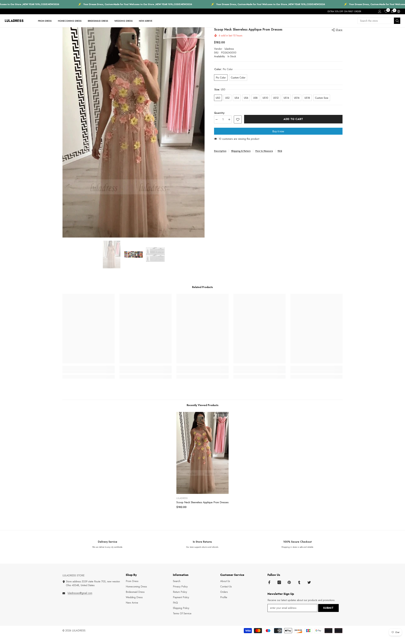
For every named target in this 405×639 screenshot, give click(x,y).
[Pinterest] (289, 582)
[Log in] (379, 11)
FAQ (280, 151)
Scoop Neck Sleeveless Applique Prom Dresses (202, 502)
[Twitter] (309, 582)
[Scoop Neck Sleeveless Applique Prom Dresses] (202, 453)
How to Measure (264, 151)
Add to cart (294, 119)
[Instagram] (279, 582)
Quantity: (219, 113)
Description (220, 151)
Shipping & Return (241, 151)
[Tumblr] (299, 582)
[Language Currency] (398, 11)
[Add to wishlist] (238, 119)
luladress (229, 49)
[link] (88, 371)
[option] (133, 132)
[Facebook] (269, 582)
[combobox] (376, 21)
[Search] (379, 21)
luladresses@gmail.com (80, 593)
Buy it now (278, 131)
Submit (328, 608)
